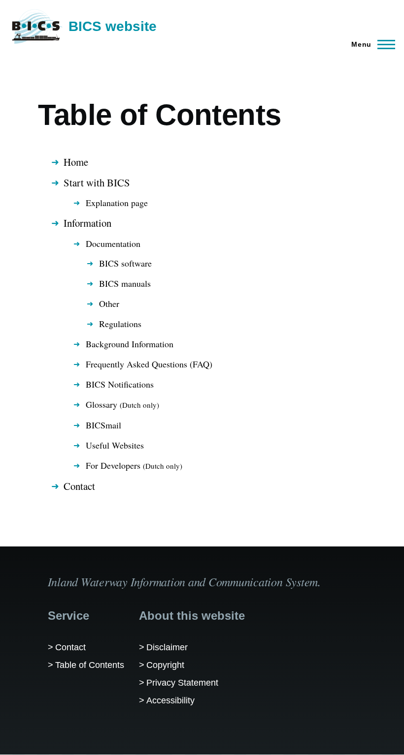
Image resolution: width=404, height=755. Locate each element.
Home (76, 162)
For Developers (134, 465)
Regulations (120, 324)
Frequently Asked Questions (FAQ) (149, 364)
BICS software (125, 263)
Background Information (129, 344)
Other (109, 303)
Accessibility (170, 700)
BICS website (112, 26)
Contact (79, 486)
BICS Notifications (120, 384)
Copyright (165, 665)
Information (87, 223)
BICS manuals (125, 283)
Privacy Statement (182, 683)
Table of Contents (89, 665)
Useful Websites (115, 445)
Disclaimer (167, 647)
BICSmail (103, 425)
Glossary (122, 404)
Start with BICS (97, 182)
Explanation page (117, 203)
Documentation (113, 243)
